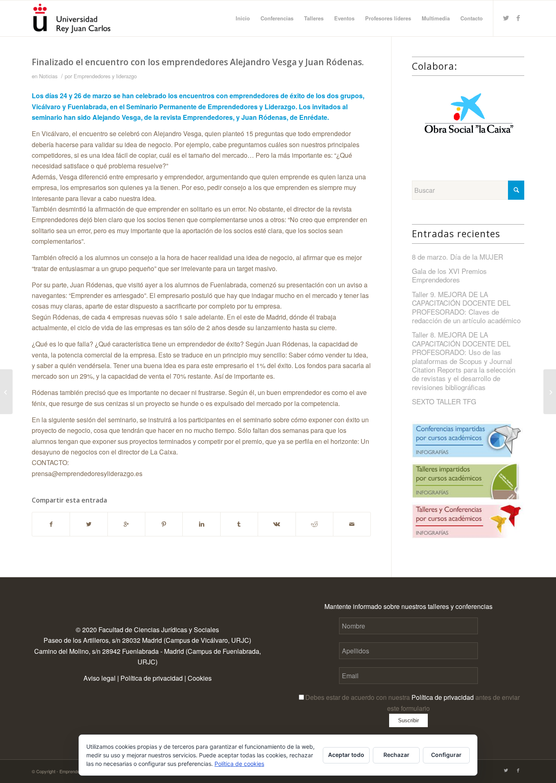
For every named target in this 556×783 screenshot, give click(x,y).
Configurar (446, 754)
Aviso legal (99, 678)
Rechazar (396, 754)
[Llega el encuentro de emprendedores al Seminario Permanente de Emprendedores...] (6, 391)
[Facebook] (518, 18)
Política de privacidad (151, 678)
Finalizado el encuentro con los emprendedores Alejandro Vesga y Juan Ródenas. (198, 62)
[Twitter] (506, 18)
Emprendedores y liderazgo (105, 76)
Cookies (200, 678)
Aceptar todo (346, 754)
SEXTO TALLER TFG (444, 401)
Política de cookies (239, 763)
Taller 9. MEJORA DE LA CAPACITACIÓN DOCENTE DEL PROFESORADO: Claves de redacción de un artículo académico (466, 307)
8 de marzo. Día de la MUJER (457, 256)
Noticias (48, 76)
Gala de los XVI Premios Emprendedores (449, 275)
